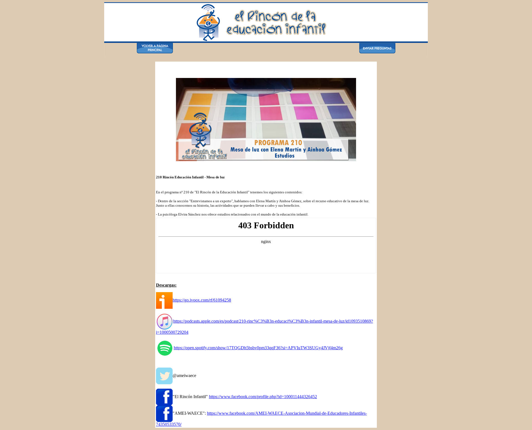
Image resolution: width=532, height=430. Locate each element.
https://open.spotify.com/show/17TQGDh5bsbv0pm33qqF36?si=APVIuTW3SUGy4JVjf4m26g (258, 347)
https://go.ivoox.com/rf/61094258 (202, 300)
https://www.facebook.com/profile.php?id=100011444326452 (263, 396)
